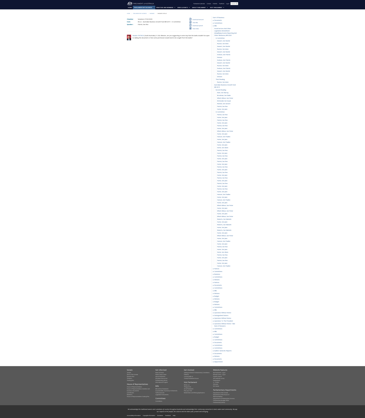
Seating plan (130, 380)
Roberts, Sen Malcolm (224, 219)
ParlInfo (215, 3)
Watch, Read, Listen (160, 374)
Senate (129, 372)
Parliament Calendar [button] (199, 3)
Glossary (215, 384)
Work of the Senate (132, 374)
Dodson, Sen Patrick (223, 54)
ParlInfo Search (217, 376)
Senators (129, 378)
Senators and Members (164, 7)
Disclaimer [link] (160, 415)
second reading (221, 90)
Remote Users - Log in (219, 374)
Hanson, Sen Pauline (223, 137)
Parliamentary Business (143, 7)
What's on (187, 385)
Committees (158, 401)
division (219, 57)
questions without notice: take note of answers (224, 325)
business (217, 274)
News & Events (182, 7)
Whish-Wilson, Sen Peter (225, 98)
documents (218, 20)
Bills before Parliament (161, 389)
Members (129, 394)
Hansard (152, 13)
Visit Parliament (216, 7)
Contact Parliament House (191, 378)
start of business (218, 17)
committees (218, 23)
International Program (161, 382)
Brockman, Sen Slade (224, 95)
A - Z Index (216, 382)
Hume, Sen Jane (222, 109)
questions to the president (223, 321)
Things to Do (187, 387)
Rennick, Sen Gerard (223, 104)
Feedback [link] (168, 415)
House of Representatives (134, 387)
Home (130, 7)
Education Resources (161, 378)
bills (215, 26)
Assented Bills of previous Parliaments (166, 391)
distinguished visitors (221, 315)
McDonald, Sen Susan (224, 101)
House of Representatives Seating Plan (138, 396)
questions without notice (222, 313)
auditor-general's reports (223, 351)
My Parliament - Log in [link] (219, 372)
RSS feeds (216, 386)
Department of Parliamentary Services (224, 398)
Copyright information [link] (149, 415)
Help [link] (174, 415)
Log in (227, 3)
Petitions (186, 374)
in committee (220, 38)
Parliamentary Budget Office (221, 400)
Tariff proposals (159, 393)
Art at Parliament (188, 389)
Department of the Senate (220, 393)
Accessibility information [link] (134, 415)
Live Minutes (130, 393)
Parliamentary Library (161, 380)
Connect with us (188, 376)
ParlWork (221, 3)
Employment (216, 380)
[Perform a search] (236, 3)
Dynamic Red (130, 376)
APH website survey (218, 378)
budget (216, 296)
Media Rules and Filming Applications (194, 393)
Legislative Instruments (162, 394)
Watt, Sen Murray (223, 93)
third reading (220, 79)
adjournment (218, 362)
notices (216, 269)
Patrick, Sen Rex (222, 106)
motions (217, 280)
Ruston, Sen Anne (223, 43)
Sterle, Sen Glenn (222, 148)
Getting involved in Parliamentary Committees (197, 372)
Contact (209, 3)
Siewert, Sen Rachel (223, 41)
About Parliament (199, 7)
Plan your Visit (188, 391)
